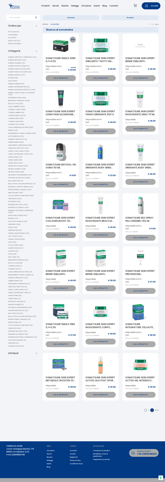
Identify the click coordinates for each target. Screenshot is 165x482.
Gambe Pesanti (16, 142)
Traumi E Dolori (16, 239)
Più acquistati (13, 32)
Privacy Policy (75, 460)
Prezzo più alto (14, 41)
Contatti (113, 5)
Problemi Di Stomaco (18, 207)
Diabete (13, 130)
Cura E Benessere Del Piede (20, 127)
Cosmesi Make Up (17, 115)
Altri (12, 81)
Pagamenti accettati (101, 459)
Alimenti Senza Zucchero (20, 72)
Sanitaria (14, 224)
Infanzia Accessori (18, 166)
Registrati (74, 457)
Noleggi (75, 5)
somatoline (55, 24)
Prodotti (45, 5)
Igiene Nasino (15, 160)
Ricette (64, 5)
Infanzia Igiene (16, 172)
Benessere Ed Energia (19, 101)
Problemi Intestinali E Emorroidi (20, 211)
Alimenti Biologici (17, 60)
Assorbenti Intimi (17, 98)
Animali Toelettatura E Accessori (21, 94)
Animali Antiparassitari (19, 87)
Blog (104, 5)
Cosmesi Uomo (16, 121)
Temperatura (15, 230)
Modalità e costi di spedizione (100, 455)
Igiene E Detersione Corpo (20, 154)
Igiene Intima (15, 157)
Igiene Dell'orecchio (18, 148)
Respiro (13, 218)
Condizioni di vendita (101, 451)
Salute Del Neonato (17, 221)
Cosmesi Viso (16, 124)
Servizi (55, 5)
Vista (12, 242)
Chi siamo (86, 5)
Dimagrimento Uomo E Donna (22, 133)
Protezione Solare (17, 215)
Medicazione (15, 193)
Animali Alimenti (16, 84)
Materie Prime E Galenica (20, 190)
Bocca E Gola (15, 104)
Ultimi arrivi (13, 35)
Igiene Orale (15, 163)
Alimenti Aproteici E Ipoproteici (22, 57)
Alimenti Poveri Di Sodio (18, 66)
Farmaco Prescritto (17, 139)
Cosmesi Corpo (16, 110)
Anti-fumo (14, 257)
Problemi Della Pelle (18, 204)
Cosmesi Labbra (16, 112)
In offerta (12, 38)
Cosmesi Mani (15, 118)
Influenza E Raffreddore (20, 175)
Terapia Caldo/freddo (18, 233)
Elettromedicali (16, 136)
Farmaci (71, 17)
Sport (12, 227)
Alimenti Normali (16, 63)
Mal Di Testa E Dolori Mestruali (22, 184)
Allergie (13, 78)
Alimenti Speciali (16, 75)
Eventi (97, 5)
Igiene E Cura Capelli (18, 151)
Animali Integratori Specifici (21, 90)
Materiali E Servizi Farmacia (20, 187)
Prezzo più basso (14, 44)
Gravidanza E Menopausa (20, 145)
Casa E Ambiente (16, 106)
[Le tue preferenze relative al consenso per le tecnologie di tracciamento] (160, 477)
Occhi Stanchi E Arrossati (21, 196)
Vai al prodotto (60, 78)
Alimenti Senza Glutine (19, 69)
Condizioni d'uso (76, 464)
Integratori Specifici (19, 178)
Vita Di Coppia (15, 245)
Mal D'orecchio (15, 181)
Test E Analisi (15, 236)
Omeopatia (15, 199)
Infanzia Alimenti (17, 169)
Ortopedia (14, 201)
